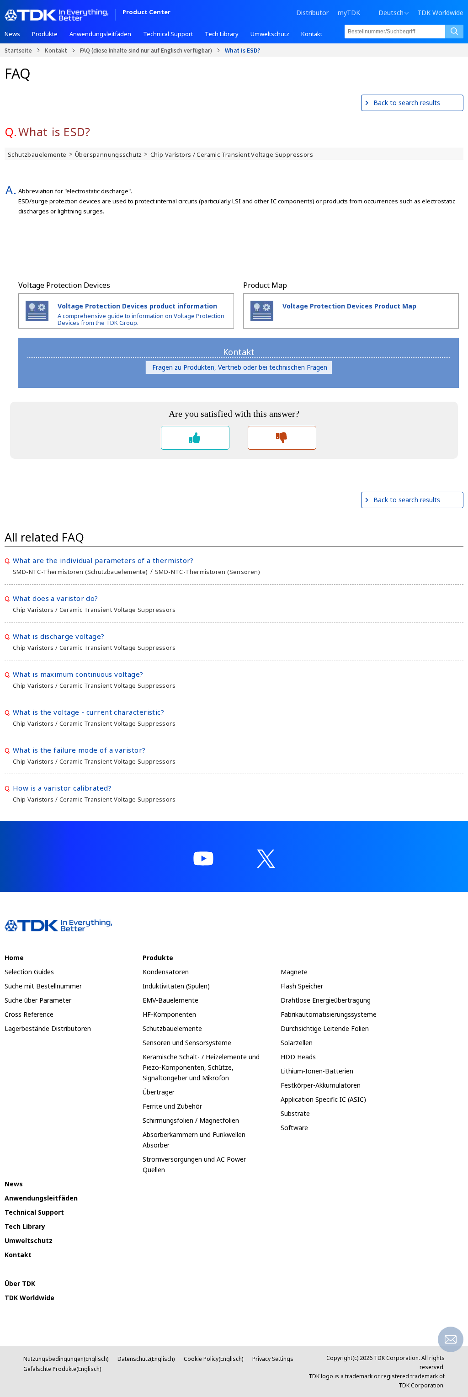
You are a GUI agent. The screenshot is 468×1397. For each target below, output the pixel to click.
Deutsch (391, 12)
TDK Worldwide (440, 12)
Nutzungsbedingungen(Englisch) (65, 1359)
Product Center (146, 12)
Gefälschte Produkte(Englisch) (62, 1369)
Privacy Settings (272, 1359)
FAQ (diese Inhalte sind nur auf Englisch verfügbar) (146, 50)
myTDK (349, 12)
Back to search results (406, 102)
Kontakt (56, 50)
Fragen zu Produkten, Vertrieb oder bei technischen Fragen (238, 367)
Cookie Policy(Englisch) (213, 1359)
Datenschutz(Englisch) (146, 1359)
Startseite (18, 50)
